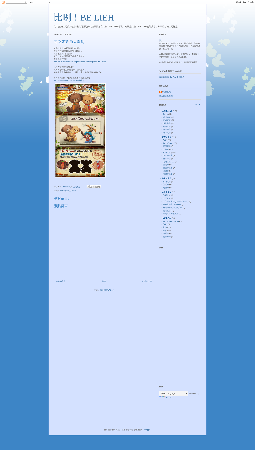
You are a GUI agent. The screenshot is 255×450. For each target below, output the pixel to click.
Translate (169, 397)
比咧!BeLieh (167, 111)
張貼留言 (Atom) (107, 290)
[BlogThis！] (90, 186)
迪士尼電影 (166, 192)
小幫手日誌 (166, 218)
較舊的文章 (147, 281)
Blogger (147, 429)
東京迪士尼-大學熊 (68, 190)
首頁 (104, 281)
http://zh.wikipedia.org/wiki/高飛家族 (69, 80)
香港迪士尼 (166, 178)
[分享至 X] (93, 186)
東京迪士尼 (166, 137)
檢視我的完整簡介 (167, 96)
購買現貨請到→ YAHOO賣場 (171, 77)
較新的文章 (61, 281)
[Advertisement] (181, 270)
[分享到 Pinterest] (99, 186)
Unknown (166, 92)
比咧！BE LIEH (84, 17)
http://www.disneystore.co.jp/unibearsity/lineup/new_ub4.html (80, 62)
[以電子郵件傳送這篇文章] (88, 186)
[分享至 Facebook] (96, 186)
